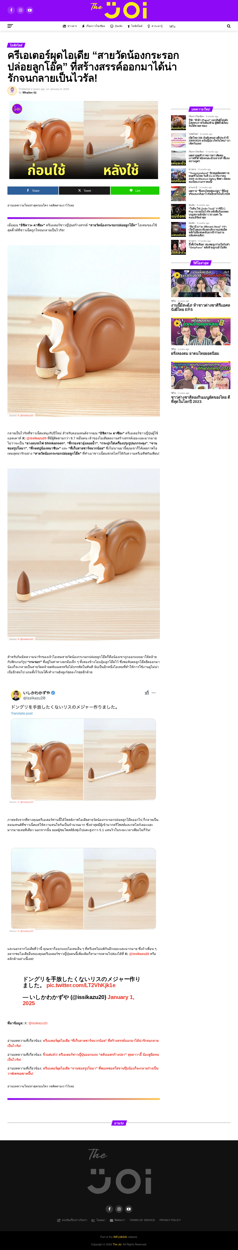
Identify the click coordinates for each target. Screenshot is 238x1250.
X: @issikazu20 (25, 415)
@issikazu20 (36, 438)
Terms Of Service (142, 1220)
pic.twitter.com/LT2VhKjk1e (80, 985)
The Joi (117, 1244)
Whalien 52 (29, 92)
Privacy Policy (170, 1220)
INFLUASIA (120, 1237)
